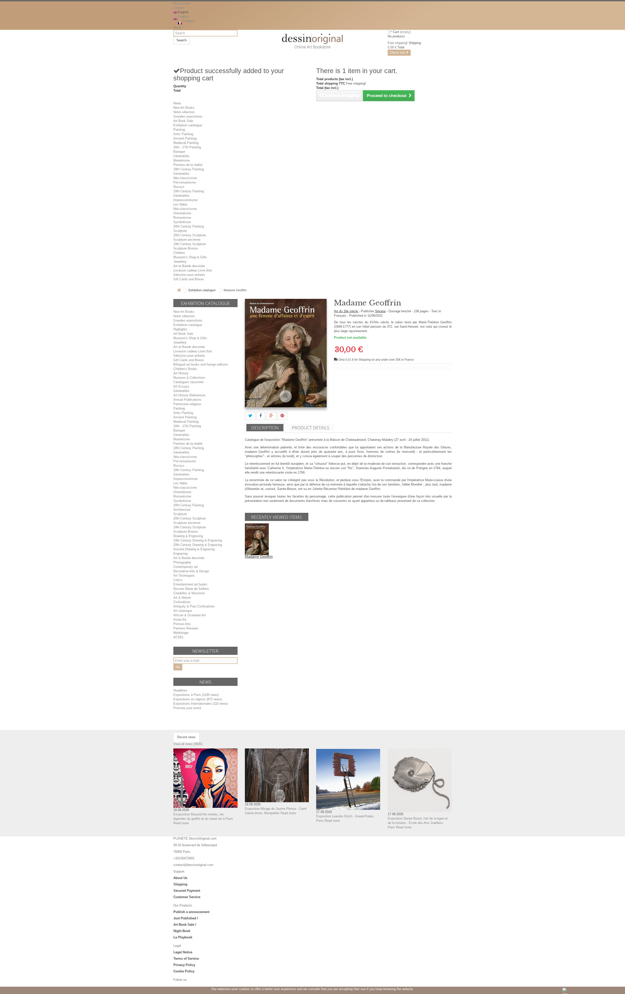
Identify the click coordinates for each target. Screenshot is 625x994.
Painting (179, 129)
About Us (180, 878)
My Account (181, 3)
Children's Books (185, 369)
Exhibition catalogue (187, 125)
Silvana (380, 311)
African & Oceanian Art (189, 615)
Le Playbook (182, 937)
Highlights (180, 329)
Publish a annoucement (191, 912)
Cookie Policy (183, 971)
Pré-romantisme (184, 182)
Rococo (178, 187)
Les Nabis (180, 204)
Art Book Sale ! (184, 924)
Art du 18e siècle (346, 311)
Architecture (181, 509)
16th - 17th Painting (187, 147)
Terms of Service (186, 958)
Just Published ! (185, 918)
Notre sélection (184, 112)
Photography (182, 562)
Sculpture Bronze (185, 248)
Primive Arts (182, 624)
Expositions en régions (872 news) (197, 699)
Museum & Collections (189, 377)
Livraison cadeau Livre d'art (192, 270)
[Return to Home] (179, 290)
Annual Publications (187, 399)
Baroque (179, 151)
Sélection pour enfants (189, 275)
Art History (180, 373)
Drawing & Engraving (188, 536)
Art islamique (182, 611)
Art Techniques (184, 575)
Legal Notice (182, 952)
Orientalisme (182, 213)
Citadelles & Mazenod (188, 593)
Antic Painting (183, 134)
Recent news (186, 737)
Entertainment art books (190, 584)
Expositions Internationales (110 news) (200, 703)
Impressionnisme (185, 200)
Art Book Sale (183, 121)
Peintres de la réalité (187, 165)
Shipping (180, 884)
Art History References (189, 395)
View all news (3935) (187, 744)
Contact (178, 8)
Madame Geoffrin (259, 556)
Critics (177, 580)
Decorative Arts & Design (191, 571)
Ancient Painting (185, 138)
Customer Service (186, 897)
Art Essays (181, 386)
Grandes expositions (187, 116)
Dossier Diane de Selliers (191, 589)
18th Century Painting (188, 169)
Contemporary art (185, 567)
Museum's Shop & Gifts (190, 257)
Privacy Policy (184, 965)
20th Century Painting (188, 226)
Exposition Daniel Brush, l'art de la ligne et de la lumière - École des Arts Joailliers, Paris (418, 823)
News (177, 27)
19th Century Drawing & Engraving (197, 540)
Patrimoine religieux (187, 404)
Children (179, 253)
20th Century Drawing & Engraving (197, 545)
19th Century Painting (188, 191)
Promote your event (187, 708)
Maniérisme (181, 160)
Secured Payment (186, 890)
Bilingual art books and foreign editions (200, 364)
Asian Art (179, 619)
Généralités (181, 156)
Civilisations (181, 602)
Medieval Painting (185, 143)
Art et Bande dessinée (189, 266)
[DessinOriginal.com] (312, 38)
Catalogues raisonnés (188, 382)
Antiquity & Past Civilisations (194, 606)
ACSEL (178, 637)
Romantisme (182, 217)
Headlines (180, 690)
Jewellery (180, 261)
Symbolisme (182, 222)
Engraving (180, 553)
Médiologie (180, 633)
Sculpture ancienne (186, 239)
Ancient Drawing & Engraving (194, 549)
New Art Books (183, 107)
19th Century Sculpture (189, 244)
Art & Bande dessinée (188, 558)
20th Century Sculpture (189, 235)
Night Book (181, 931)
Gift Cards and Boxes (188, 279)
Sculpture (180, 231)
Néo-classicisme (185, 178)
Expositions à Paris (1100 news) (196, 695)
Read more (181, 823)
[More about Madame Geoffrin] (257, 539)
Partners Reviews (185, 628)
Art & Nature (182, 597)
